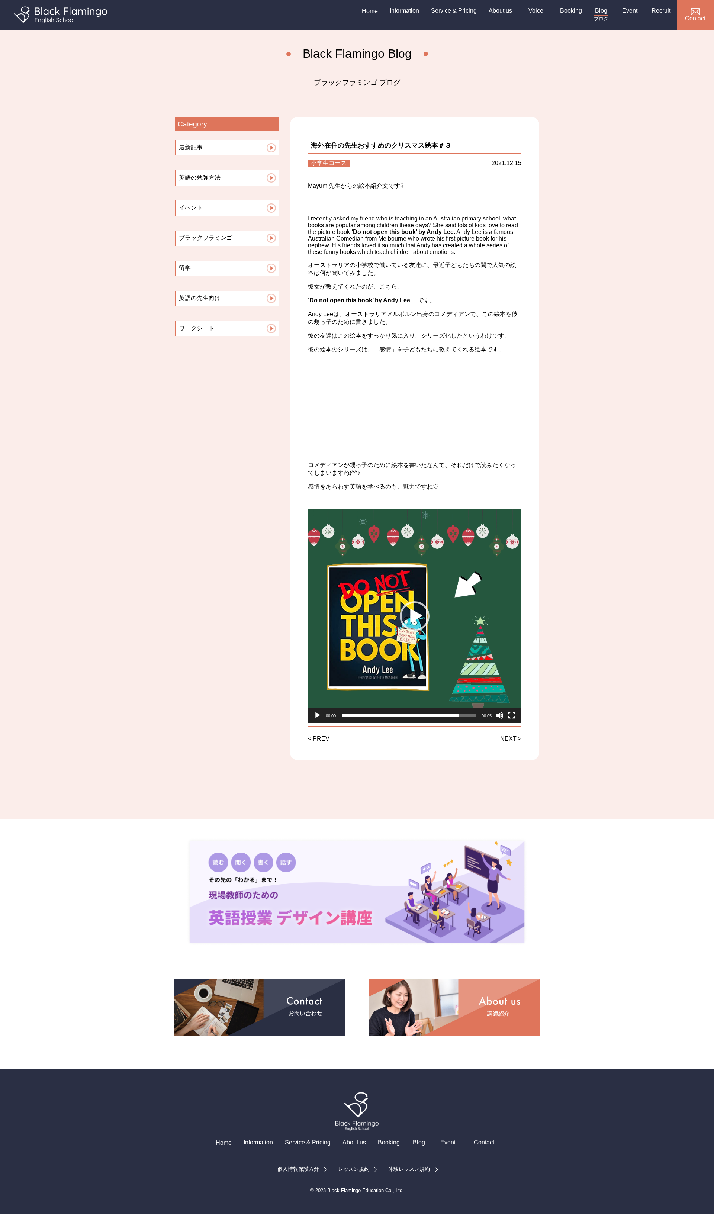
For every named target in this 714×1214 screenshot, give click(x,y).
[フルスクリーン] (511, 715)
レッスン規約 (353, 1169)
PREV (321, 738)
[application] (414, 616)
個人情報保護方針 (298, 1169)
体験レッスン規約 (409, 1169)
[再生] (317, 715)
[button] (415, 616)
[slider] (409, 715)
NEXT (508, 738)
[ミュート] (500, 715)
